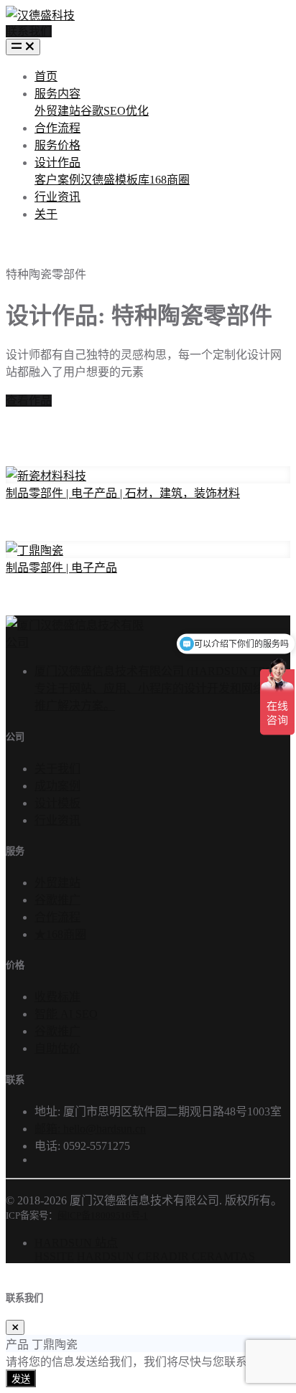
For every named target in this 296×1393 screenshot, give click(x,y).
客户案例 (57, 180)
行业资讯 (57, 197)
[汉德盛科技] (40, 12)
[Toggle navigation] (23, 47)
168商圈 (169, 180)
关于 (45, 214)
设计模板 (57, 803)
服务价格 (57, 145)
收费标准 (57, 997)
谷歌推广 (57, 900)
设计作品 (57, 162)
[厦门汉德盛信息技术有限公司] (75, 642)
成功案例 (57, 786)
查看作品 (29, 401)
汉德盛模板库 (114, 180)
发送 (20, 1379)
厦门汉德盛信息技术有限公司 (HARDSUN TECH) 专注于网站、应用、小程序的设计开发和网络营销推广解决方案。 (160, 688)
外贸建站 (57, 111)
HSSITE (54, 1256)
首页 (45, 76)
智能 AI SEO (66, 1014)
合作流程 (57, 128)
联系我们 (29, 31)
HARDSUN (105, 1256)
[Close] (15, 1327)
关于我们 (57, 768)
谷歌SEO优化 (114, 111)
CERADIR (163, 1256)
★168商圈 (60, 934)
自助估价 (57, 1048)
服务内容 (57, 94)
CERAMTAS (223, 1256)
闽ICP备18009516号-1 (102, 1215)
